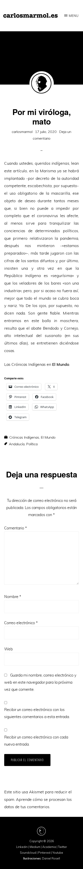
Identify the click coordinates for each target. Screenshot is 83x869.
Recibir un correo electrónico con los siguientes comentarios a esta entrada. (37, 713)
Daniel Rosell (51, 858)
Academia (49, 847)
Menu (74, 16)
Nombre (12, 596)
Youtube (57, 852)
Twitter (62, 847)
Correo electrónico (21, 622)
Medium (35, 847)
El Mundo (48, 437)
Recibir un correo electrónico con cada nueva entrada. (36, 740)
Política (32, 444)
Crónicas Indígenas (24, 437)
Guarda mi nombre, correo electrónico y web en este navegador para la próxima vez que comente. (40, 682)
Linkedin (22, 847)
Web (8, 649)
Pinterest (44, 852)
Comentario (15, 528)
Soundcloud (28, 852)
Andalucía (17, 444)
